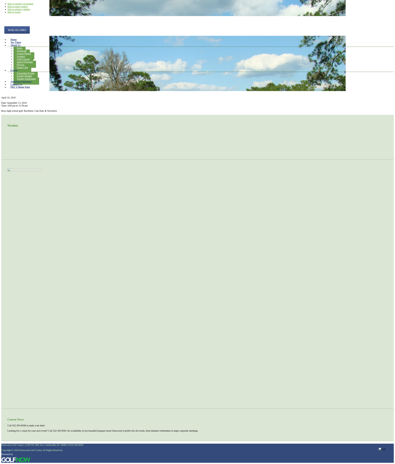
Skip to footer (14, 12)
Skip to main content (17, 6)
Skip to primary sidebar (18, 9)
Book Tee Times (17, 30)
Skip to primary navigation (20, 3)
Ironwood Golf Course (15, 24)
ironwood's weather (30, 151)
